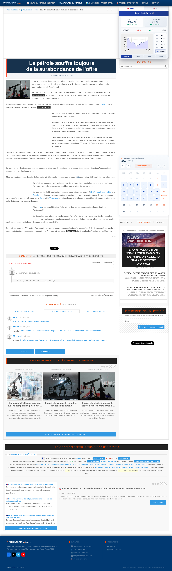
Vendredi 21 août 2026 (23, 455)
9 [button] (163, 185)
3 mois (138, 57)
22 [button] (157, 198)
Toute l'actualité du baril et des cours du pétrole (64, 434)
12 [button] (137, 192)
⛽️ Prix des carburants (127, 3)
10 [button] (124, 192)
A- (114, 10)
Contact (155, 3)
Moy (158, 51)
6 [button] (143, 185)
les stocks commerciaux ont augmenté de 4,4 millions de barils (121, 467)
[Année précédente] (123, 166)
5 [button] (137, 185)
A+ (108, 10)
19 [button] (137, 198)
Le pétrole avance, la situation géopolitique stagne (61, 404)
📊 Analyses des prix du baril (99, 3)
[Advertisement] (61, 37)
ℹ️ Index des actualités (79, 553)
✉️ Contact (111, 546)
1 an (149, 57)
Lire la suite (158, 502)
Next (114, 366)
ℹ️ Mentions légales (114, 550)
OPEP (92, 192)
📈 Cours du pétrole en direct (41, 3)
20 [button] (144, 198)
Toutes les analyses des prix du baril (35, 528)
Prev (110, 366)
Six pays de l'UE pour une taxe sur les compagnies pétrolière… (25, 404)
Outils (145, 3)
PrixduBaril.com (14, 567)
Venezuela (53, 198)
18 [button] (130, 198)
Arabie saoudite (104, 192)
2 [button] (163, 178)
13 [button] (144, 192)
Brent (78, 458)
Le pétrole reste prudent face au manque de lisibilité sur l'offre (144, 274)
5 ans (161, 57)
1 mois (126, 57)
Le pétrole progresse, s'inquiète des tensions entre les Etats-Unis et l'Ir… (146, 288)
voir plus (16, 331)
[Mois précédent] (128, 166)
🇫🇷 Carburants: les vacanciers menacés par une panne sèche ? (30, 485)
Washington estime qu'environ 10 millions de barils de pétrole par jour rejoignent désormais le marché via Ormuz (98, 464)
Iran (40, 207)
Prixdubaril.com (12, 10)
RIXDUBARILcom (19, 542)
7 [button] (150, 185)
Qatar (42, 198)
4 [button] (130, 185)
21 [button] (151, 198)
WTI (103, 104)
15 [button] (157, 192)
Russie (36, 195)
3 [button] (123, 185)
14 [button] (151, 192)
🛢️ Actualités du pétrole (70, 3)
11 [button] (130, 192)
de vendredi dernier (102, 461)
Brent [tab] (131, 8)
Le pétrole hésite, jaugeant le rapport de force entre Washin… (97, 404)
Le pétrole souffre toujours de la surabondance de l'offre (61, 66)
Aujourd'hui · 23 (143, 166)
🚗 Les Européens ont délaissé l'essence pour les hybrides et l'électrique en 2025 (102, 488)
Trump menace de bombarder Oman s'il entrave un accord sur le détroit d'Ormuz (143, 257)
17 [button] (124, 198)
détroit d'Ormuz (43, 464)
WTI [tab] (156, 8)
